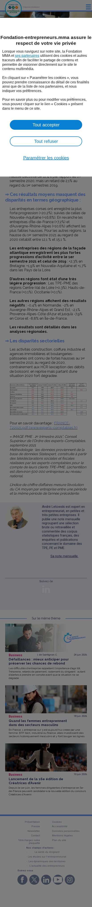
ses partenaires (27, 56)
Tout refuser (46, 141)
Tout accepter (46, 124)
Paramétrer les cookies (46, 157)
